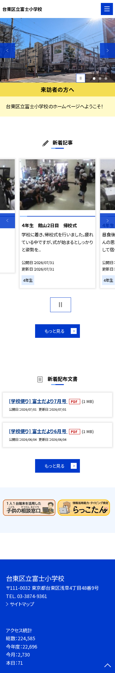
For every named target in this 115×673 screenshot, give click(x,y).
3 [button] (106, 78)
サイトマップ (22, 603)
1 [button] (94, 78)
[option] (57, 50)
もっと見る (54, 331)
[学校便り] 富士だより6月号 (38, 431)
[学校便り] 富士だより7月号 (38, 401)
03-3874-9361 (32, 596)
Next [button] (107, 50)
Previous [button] (7, 50)
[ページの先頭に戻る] (107, 666)
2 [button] (100, 78)
